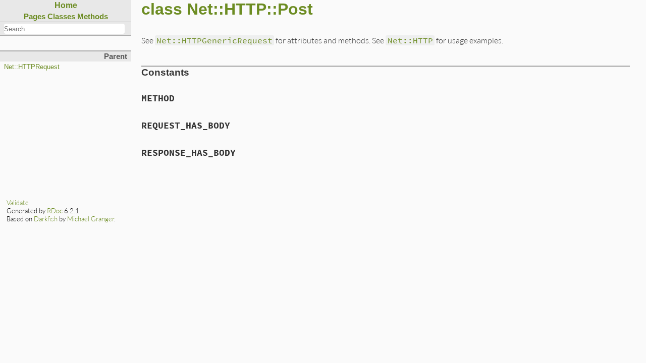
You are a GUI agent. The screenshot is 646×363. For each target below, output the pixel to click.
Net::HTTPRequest (32, 67)
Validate (18, 203)
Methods (92, 16)
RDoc (55, 211)
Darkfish (46, 219)
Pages (34, 16)
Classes (61, 16)
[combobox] (64, 29)
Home (66, 5)
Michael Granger (90, 219)
